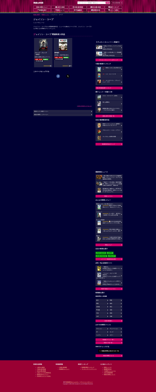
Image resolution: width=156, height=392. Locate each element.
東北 (111, 306)
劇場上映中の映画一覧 (108, 116)
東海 (111, 303)
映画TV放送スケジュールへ (108, 288)
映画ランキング (114, 7)
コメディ (98, 335)
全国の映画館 (63, 367)
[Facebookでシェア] (58, 76)
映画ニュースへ (108, 196)
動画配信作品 (96, 10)
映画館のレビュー (64, 369)
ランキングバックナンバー (89, 369)
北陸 (111, 310)
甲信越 (98, 310)
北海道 (98, 306)
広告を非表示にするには (84, 106)
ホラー (111, 335)
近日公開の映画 (96, 7)
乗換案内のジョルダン (72, 382)
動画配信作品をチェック (108, 144)
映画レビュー (108, 245)
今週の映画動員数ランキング (103, 88)
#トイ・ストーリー (101, 256)
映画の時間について (108, 355)
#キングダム (111, 256)
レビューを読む (114, 10)
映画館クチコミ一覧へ (108, 339)
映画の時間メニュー (42, 7)
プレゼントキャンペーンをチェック (108, 60)
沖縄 (111, 316)
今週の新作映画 (78, 7)
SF (97, 332)
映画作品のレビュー (42, 374)
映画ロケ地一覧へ (108, 342)
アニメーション (114, 328)
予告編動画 (78, 10)
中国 (97, 313)
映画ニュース (60, 10)
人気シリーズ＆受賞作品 (44, 372)
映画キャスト (45, 14)
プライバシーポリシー (86, 382)
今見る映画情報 (108, 372)
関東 (111, 300)
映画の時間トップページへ (41, 114)
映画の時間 (36, 14)
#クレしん (109, 253)
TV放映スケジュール (110, 371)
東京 (97, 300)
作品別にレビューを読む (44, 376)
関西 (97, 303)
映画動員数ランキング (88, 367)
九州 (97, 316)
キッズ (111, 332)
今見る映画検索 (116, 3)
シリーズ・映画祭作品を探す (108, 259)
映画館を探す (43, 10)
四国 (111, 313)
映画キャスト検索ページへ (41, 111)
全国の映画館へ (108, 321)
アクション (99, 328)
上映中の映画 (60, 7)
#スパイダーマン (100, 253)
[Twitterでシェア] (68, 76)
